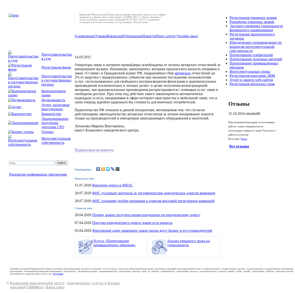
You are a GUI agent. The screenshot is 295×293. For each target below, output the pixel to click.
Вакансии (114, 36)
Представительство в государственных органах (56, 80)
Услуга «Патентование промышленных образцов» (114, 243)
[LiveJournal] (112, 169)
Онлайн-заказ (187, 36)
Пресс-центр (166, 36)
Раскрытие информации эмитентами (38, 174)
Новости (149, 36)
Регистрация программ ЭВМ (252, 76)
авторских (183, 73)
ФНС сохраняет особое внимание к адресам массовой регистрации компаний (153, 201)
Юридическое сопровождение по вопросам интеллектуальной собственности (256, 47)
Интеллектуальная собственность (56, 140)
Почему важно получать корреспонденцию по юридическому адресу (146, 215)
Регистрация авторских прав (252, 84)
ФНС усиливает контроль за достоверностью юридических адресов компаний (153, 193)
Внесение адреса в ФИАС (112, 185)
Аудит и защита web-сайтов (251, 80)
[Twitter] (108, 169)
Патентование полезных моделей (256, 59)
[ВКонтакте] (98, 169)
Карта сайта (55, 287)
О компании (84, 36)
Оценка (47, 132)
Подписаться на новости (94, 150)
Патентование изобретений (251, 55)
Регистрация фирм (56, 67)
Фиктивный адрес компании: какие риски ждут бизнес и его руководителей (152, 230)
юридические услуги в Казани (93, 283)
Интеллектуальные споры (250, 71)
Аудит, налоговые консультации (55, 107)
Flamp (244, 139)
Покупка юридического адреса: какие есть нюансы (132, 223)
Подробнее (58, 274)
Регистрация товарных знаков (253, 18)
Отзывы (100, 36)
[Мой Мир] (117, 169)
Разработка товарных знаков (252, 22)
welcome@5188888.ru (26, 287)
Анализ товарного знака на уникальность (188, 243)
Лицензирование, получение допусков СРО (55, 123)
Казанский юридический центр (37, 283)
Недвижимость (53, 100)
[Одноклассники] (103, 169)
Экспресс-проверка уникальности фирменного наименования (256, 28)
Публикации (132, 36)
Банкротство (51, 114)
